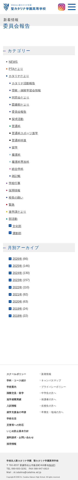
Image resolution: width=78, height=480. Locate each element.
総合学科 (17, 169)
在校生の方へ (48, 405)
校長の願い (16, 197)
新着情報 (46, 374)
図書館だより (20, 104)
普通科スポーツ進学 (25, 133)
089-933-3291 (19, 468)
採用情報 (14, 190)
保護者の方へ (48, 399)
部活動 (13, 218)
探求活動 (17, 119)
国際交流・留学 (15, 393)
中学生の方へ (48, 393)
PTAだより (16, 68)
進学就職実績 (14, 399)
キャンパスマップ (51, 380)
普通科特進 (19, 140)
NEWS (13, 61)
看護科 (16, 154)
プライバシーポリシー (53, 386)
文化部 (17, 226)
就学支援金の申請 (16, 412)
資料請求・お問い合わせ (20, 437)
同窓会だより (20, 97)
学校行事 (14, 183)
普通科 (16, 126)
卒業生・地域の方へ (52, 412)
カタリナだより (19, 76)
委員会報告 (19, 111)
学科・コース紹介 (16, 380)
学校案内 (12, 386)
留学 (15, 147)
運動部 (17, 233)
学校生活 (12, 418)
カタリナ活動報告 (23, 83)
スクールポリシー (16, 374)
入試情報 (12, 405)
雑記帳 (16, 176)
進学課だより (17, 211)
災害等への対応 (15, 425)
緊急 (12, 204)
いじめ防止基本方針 (18, 431)
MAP (52, 465)
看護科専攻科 (20, 161)
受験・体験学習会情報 (26, 90)
